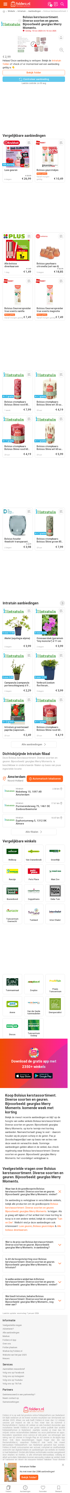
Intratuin (22, 11)
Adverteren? (8, 1329)
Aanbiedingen (34, 11)
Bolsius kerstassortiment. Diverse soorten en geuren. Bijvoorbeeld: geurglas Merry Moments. (31, 1207)
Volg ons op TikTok (12, 1383)
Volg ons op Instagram (13, 1376)
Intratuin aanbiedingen (20, 603)
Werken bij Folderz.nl (12, 1351)
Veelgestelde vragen (12, 1325)
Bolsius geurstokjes (43, 1226)
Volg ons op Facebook (13, 1372)
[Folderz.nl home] (20, 4)
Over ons (7, 1343)
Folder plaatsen (10, 1347)
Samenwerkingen (11, 1402)
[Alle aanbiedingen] (62, 603)
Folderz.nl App (9, 1340)
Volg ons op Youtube (12, 1380)
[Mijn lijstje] (55, 4)
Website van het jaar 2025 (15, 1355)
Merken (6, 1336)
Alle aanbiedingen (11, 1332)
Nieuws (6, 1358)
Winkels (11, 11)
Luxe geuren (25, 1226)
